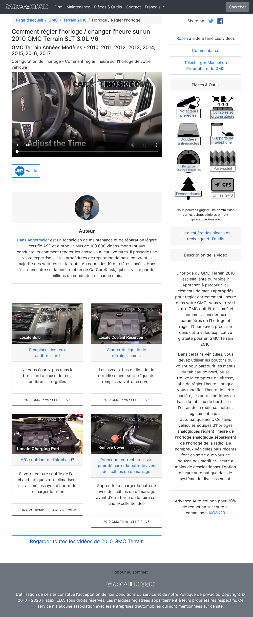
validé (31, 170)
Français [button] (153, 6)
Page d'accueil (29, 20)
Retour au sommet (130, 572)
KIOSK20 (217, 512)
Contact (133, 6)
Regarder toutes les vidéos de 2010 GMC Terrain (87, 541)
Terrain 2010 (74, 20)
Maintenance (78, 6)
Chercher (237, 6)
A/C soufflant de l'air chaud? (47, 459)
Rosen (182, 38)
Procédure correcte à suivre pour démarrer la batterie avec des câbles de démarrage (126, 465)
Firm (58, 6)
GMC (53, 20)
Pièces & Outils (108, 6)
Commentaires (205, 50)
